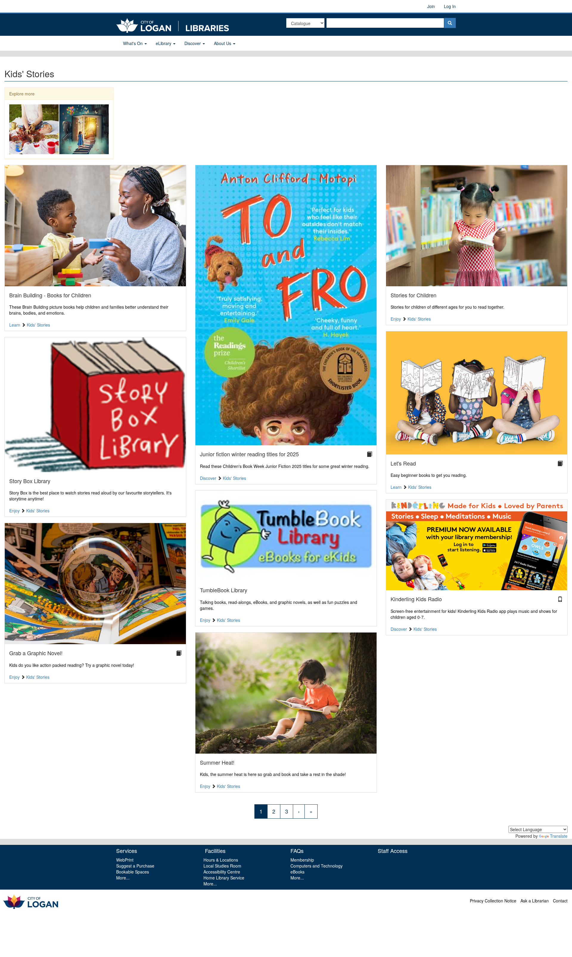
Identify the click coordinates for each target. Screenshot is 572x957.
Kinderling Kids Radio (416, 599)
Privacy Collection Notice (493, 901)
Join (431, 6)
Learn (14, 325)
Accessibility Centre (221, 872)
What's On (133, 43)
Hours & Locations (220, 860)
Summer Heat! (217, 762)
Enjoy (14, 511)
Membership (302, 860)
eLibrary (164, 43)
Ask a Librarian (534, 901)
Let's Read (403, 463)
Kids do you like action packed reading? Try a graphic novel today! (71, 665)
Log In (450, 6)
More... (123, 878)
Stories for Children (413, 295)
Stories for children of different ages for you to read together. (447, 307)
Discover (193, 43)
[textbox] (385, 23)
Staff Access (393, 850)
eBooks (297, 872)
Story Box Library (29, 481)
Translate (559, 836)
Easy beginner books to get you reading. (429, 475)
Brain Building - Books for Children (50, 295)
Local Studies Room (222, 866)
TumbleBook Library (223, 590)
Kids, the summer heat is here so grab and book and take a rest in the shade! (273, 774)
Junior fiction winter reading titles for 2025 (249, 454)
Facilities (214, 850)
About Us (223, 43)
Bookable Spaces (132, 872)
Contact (560, 901)
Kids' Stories (38, 325)
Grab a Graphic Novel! (36, 653)
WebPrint (124, 860)
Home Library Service (223, 878)
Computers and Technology (316, 866)
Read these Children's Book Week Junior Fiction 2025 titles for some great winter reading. (284, 466)
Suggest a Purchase (135, 866)
